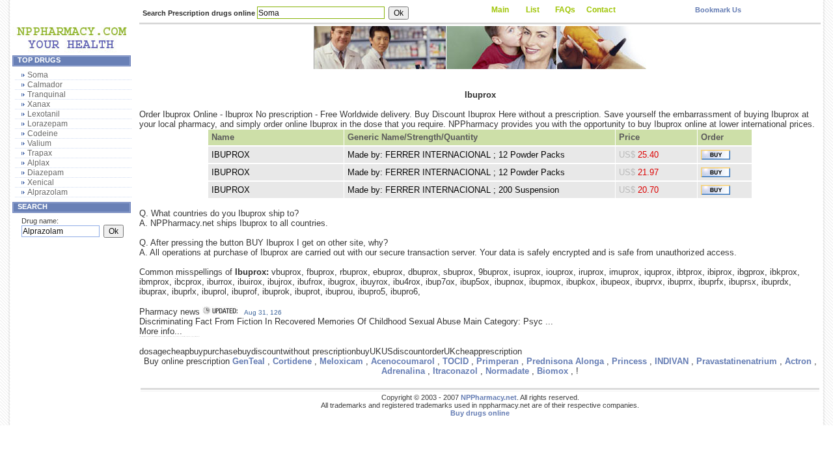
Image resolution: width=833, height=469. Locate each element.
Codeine (42, 133)
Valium (39, 143)
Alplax (38, 162)
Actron (798, 361)
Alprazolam (47, 192)
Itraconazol (455, 371)
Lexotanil (43, 114)
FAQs (565, 9)
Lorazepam (47, 123)
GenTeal (248, 361)
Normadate (507, 371)
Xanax (38, 104)
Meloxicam (341, 361)
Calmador (44, 84)
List (532, 9)
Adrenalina (403, 371)
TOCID (456, 361)
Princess (629, 361)
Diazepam (45, 172)
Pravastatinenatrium (736, 361)
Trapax (39, 153)
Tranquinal (46, 94)
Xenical (40, 182)
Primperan (497, 361)
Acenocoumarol (403, 361)
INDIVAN (672, 361)
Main (500, 9)
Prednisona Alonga (565, 361)
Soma (37, 74)
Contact (601, 9)
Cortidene (292, 361)
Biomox (552, 371)
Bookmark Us (718, 10)
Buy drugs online (480, 413)
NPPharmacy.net (489, 397)
